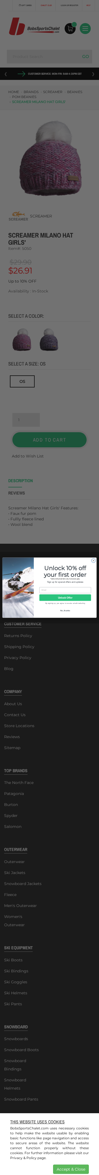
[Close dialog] (93, 560)
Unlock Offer (65, 597)
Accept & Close (71, 1169)
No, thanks (65, 610)
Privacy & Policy (23, 1158)
